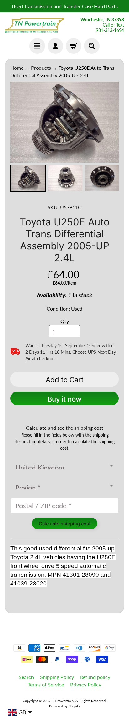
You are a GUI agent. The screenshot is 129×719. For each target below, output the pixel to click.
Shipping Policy (57, 677)
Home (16, 68)
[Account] (55, 46)
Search (26, 677)
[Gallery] (64, 138)
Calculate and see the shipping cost (64, 428)
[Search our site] (92, 46)
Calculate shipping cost (64, 524)
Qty (64, 321)
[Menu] (37, 46)
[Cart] (73, 46)
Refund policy (95, 677)
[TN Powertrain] (34, 25)
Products (41, 68)
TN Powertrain (62, 701)
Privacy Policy (85, 684)
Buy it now (64, 399)
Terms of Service (46, 684)
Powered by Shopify (64, 706)
